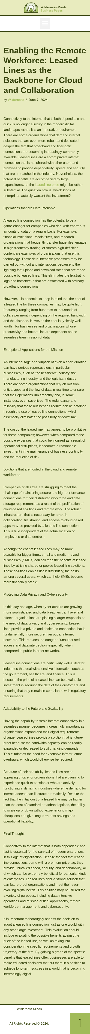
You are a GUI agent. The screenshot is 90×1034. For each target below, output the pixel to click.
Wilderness (16, 100)
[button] (45, 23)
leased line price (47, 185)
